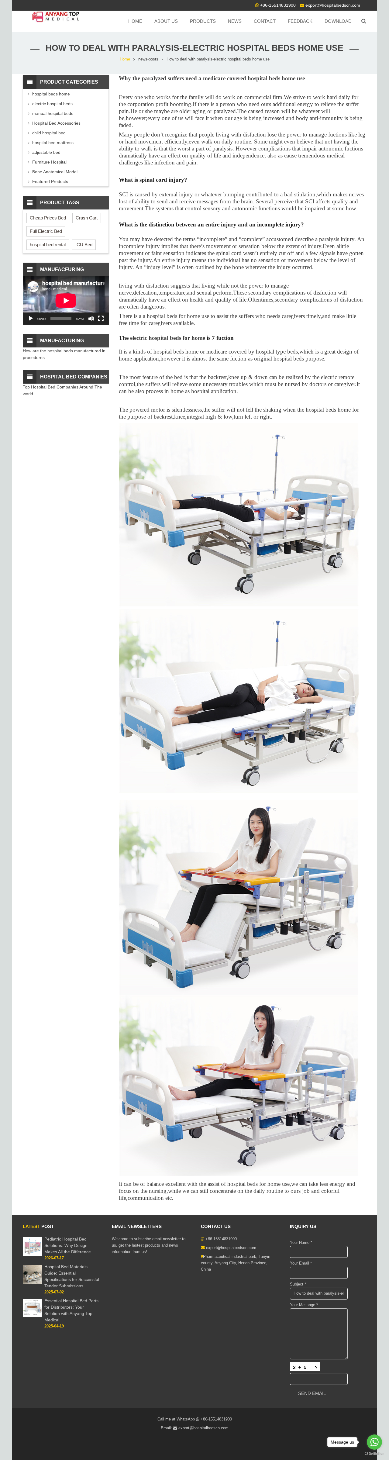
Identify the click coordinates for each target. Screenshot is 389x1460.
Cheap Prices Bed (48, 217)
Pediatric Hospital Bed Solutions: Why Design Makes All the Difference (67, 1245)
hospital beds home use (276, 78)
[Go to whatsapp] (374, 1442)
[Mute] (91, 319)
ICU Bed (83, 244)
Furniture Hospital (49, 162)
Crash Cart (87, 217)
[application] (66, 300)
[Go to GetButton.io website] (374, 1454)
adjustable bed (46, 152)
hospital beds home (175, 351)
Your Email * (301, 1263)
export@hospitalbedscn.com (332, 5)
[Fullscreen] (101, 319)
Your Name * (301, 1243)
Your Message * (304, 1305)
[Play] (31, 319)
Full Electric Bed (46, 231)
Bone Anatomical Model (54, 171)
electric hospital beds (52, 103)
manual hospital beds (52, 113)
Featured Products (50, 181)
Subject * (298, 1284)
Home (125, 59)
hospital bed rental (48, 244)
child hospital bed (49, 132)
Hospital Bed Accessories (56, 123)
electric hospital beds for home (168, 338)
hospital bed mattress (53, 142)
